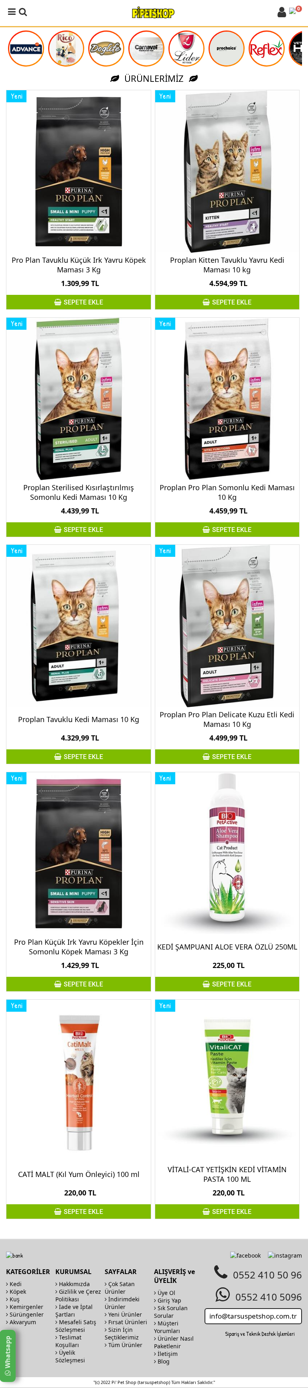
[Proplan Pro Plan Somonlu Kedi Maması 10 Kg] (227, 399)
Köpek (17, 1291)
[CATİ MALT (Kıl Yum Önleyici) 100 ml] (78, 1081)
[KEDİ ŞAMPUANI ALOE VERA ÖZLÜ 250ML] (227, 853)
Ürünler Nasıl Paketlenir (174, 1342)
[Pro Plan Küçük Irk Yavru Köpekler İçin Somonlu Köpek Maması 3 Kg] (78, 853)
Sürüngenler (26, 1314)
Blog (163, 1361)
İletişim (167, 1354)
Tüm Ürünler (124, 1345)
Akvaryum (22, 1322)
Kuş (14, 1299)
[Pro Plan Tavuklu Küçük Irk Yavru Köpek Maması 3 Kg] (78, 171)
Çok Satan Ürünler (120, 1287)
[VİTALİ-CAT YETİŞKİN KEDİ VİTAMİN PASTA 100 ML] (227, 1081)
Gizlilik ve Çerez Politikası (78, 1295)
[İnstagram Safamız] (285, 1255)
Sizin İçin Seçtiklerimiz (122, 1333)
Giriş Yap (168, 1300)
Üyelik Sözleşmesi (70, 1356)
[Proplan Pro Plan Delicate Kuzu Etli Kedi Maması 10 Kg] (227, 626)
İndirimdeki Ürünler (122, 1303)
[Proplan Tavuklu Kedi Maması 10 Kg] (78, 626)
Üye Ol (165, 1293)
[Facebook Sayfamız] (245, 1255)
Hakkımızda (73, 1284)
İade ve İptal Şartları (74, 1310)
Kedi (15, 1284)
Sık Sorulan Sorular (171, 1311)
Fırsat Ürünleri (127, 1322)
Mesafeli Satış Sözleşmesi (75, 1325)
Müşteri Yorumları (167, 1327)
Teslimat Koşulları (68, 1341)
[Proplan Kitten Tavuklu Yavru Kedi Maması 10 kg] (227, 171)
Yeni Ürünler (124, 1314)
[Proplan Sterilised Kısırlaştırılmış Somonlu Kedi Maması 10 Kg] (78, 399)
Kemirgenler (25, 1307)
